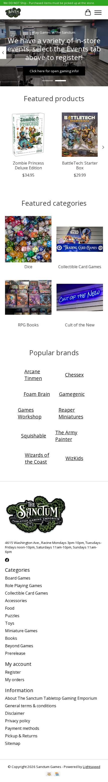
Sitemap (12, 743)
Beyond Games (19, 646)
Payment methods (22, 728)
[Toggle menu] (98, 13)
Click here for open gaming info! (54, 71)
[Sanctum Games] (13, 12)
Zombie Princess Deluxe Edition (28, 165)
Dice (28, 266)
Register (13, 672)
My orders (14, 679)
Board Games (17, 578)
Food (9, 608)
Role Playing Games (23, 585)
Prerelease (15, 653)
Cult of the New (79, 325)
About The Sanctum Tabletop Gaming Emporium (51, 698)
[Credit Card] (57, 774)
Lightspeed (91, 766)
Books (11, 638)
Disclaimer (15, 713)
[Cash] (49, 774)
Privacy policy (17, 721)
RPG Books (28, 325)
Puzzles (12, 615)
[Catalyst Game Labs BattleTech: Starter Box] (80, 134)
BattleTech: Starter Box (80, 165)
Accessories (16, 600)
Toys (9, 623)
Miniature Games (21, 630)
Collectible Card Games (79, 266)
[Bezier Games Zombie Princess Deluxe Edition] (28, 134)
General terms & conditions (30, 705)
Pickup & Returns (21, 736)
